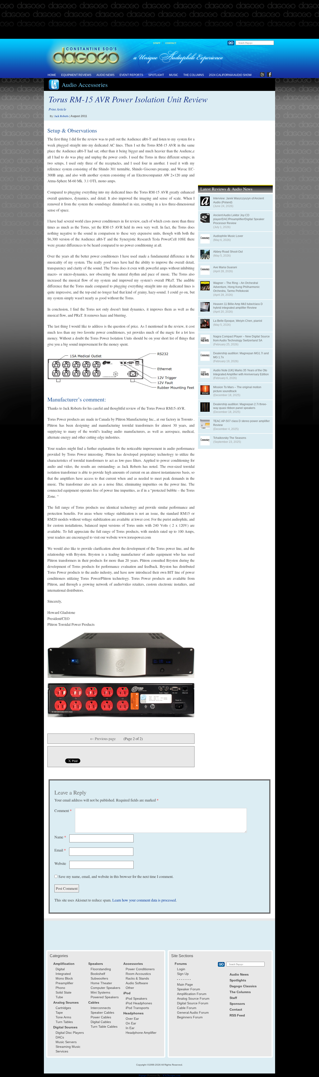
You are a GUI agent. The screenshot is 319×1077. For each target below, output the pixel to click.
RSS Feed (237, 1015)
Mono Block (64, 978)
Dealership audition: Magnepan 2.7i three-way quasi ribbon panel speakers (240, 406)
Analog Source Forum (193, 998)
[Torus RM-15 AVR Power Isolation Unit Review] (121, 371)
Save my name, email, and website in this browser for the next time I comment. (116, 876)
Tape (59, 1012)
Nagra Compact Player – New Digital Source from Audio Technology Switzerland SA (241, 338)
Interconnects (101, 1008)
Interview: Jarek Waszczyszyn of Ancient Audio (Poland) (238, 200)
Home (52, 75)
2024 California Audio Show (230, 75)
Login (181, 969)
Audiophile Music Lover (228, 236)
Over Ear (132, 1018)
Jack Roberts (61, 116)
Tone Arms (63, 1017)
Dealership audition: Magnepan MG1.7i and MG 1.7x (241, 355)
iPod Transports (137, 1008)
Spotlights (238, 980)
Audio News (105, 75)
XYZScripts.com (172, 1075)
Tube (59, 997)
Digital (60, 969)
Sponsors (237, 1003)
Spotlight (156, 75)
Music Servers (66, 1042)
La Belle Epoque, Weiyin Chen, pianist (237, 320)
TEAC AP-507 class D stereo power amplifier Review (241, 423)
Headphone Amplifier (141, 1032)
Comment (63, 810)
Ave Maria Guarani (225, 267)
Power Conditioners (140, 969)
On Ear (131, 1023)
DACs (60, 1037)
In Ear (130, 1028)
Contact (170, 43)
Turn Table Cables (104, 1026)
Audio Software (137, 983)
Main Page (185, 984)
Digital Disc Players (70, 1032)
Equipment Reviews (76, 75)
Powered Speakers (105, 997)
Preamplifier (64, 983)
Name (60, 836)
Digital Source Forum (192, 1003)
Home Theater (101, 983)
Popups (143, 1075)
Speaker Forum (188, 989)
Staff (156, 43)
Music (173, 75)
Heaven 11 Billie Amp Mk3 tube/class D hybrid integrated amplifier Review (238, 306)
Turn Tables (64, 1022)
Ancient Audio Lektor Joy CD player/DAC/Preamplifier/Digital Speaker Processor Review (238, 219)
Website (60, 863)
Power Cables (101, 1017)
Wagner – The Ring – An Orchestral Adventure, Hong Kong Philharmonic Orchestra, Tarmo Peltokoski (236, 287)
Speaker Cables (102, 1012)
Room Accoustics (138, 974)
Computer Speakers (105, 988)
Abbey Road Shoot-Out (228, 251)
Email (60, 850)
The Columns (193, 75)
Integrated (63, 974)
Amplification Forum (191, 994)
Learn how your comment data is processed (144, 900)
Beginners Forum (190, 1017)
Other (130, 988)
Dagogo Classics (243, 986)
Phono (60, 988)
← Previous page (103, 738)
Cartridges (63, 1008)
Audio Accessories (85, 85)
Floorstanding (101, 969)
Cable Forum (186, 1008)
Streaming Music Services (68, 1049)
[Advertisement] (159, 19)
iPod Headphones (139, 1003)
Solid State (63, 992)
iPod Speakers (136, 998)
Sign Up (183, 974)
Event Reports (131, 75)
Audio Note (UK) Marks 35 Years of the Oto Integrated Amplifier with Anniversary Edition (241, 372)
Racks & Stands (137, 978)
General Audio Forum (193, 1012)
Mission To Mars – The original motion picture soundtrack (237, 389)
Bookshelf (98, 974)
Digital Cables (101, 1022)
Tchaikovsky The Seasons (229, 438)
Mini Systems (100, 992)
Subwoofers (99, 978)
